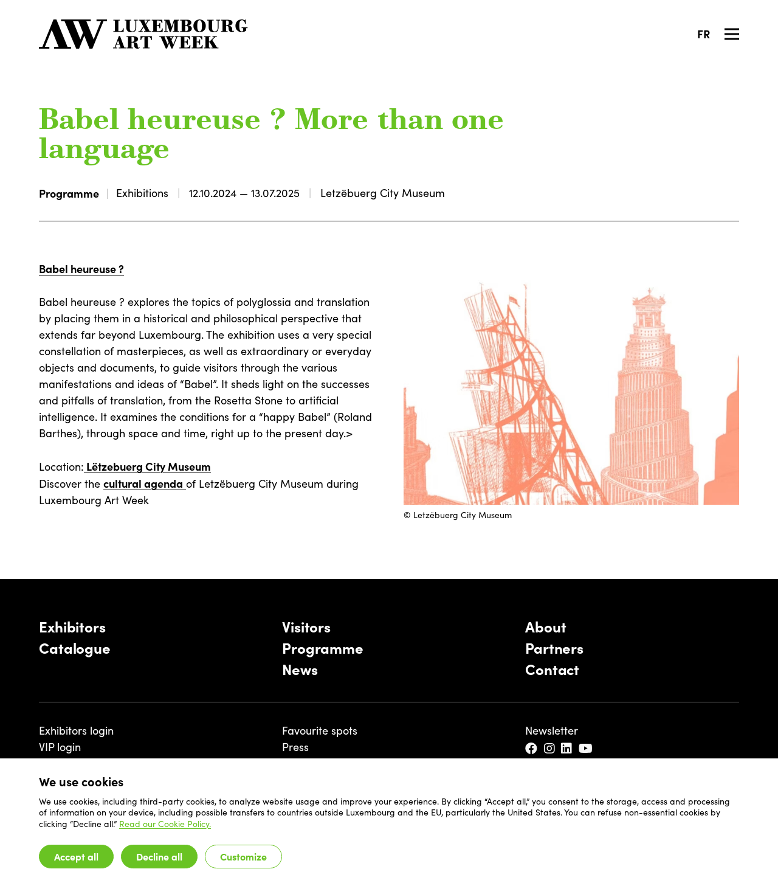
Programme (69, 193)
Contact (552, 668)
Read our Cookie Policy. (165, 823)
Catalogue (75, 647)
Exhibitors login (76, 730)
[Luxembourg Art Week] (143, 34)
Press (295, 746)
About (545, 626)
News (300, 668)
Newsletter (551, 730)
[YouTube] (586, 749)
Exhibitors (72, 626)
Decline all (159, 856)
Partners (554, 647)
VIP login (60, 746)
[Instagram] (550, 749)
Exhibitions (142, 192)
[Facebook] (532, 749)
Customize (243, 856)
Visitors (306, 626)
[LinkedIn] (567, 749)
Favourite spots (319, 730)
